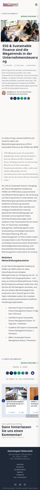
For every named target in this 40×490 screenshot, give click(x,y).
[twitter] (14, 98)
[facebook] (11, 98)
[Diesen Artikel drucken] (32, 373)
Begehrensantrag (20, 469)
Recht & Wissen (32, 65)
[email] (28, 98)
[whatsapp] (21, 98)
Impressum (20, 464)
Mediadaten (20, 467)
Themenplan (20, 475)
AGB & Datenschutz (20, 477)
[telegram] (25, 98)
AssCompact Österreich (20, 451)
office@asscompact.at (22, 459)
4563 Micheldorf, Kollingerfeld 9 (20, 454)
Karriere (20, 472)
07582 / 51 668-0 (22, 457)
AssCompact (11, 488)
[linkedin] (18, 98)
